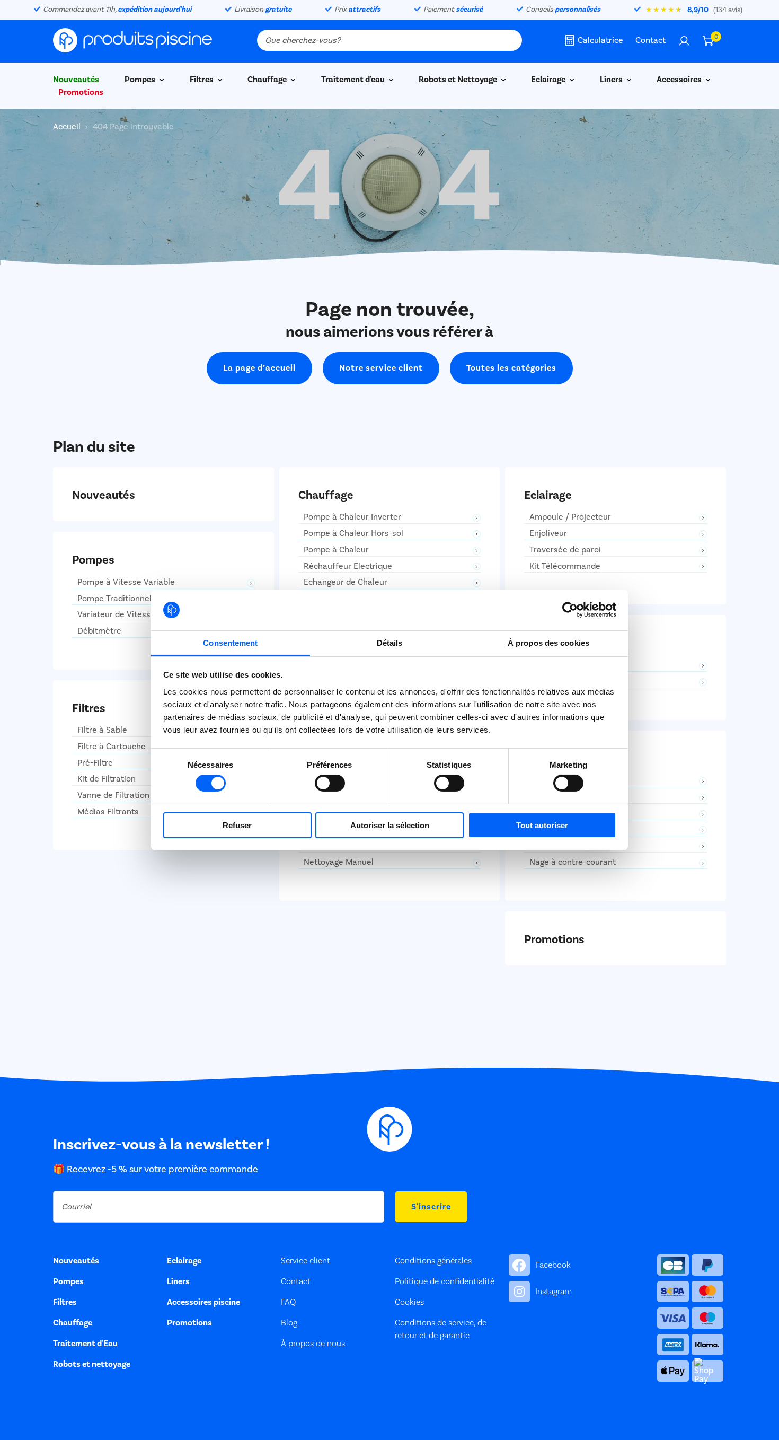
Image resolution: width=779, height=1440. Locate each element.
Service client (305, 1260)
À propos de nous (313, 1343)
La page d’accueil (259, 368)
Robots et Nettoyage (459, 79)
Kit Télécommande (564, 566)
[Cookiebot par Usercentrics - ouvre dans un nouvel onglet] (570, 610)
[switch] (330, 783)
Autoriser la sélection (389, 825)
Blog (289, 1323)
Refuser (237, 825)
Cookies (409, 1302)
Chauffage (267, 79)
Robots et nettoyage (91, 1364)
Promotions (80, 92)
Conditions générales (433, 1260)
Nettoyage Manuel (339, 862)
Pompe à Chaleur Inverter (352, 517)
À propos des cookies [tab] (548, 642)
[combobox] (389, 40)
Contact (650, 40)
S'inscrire (431, 1206)
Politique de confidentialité (444, 1281)
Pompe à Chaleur (336, 550)
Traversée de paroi (565, 550)
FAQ (288, 1302)
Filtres (202, 79)
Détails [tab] (390, 642)
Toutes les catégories (511, 368)
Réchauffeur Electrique (348, 566)
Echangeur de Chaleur (345, 582)
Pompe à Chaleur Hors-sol (353, 533)
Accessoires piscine (203, 1302)
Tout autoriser (542, 825)
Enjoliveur (548, 533)
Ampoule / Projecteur (570, 517)
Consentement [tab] (230, 642)
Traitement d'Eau (85, 1343)
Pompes (141, 79)
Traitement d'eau (353, 79)
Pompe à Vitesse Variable (126, 582)
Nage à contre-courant (572, 862)
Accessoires (680, 79)
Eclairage (549, 79)
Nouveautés (76, 1260)
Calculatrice (600, 40)
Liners (612, 79)
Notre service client (381, 368)
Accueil (68, 126)
